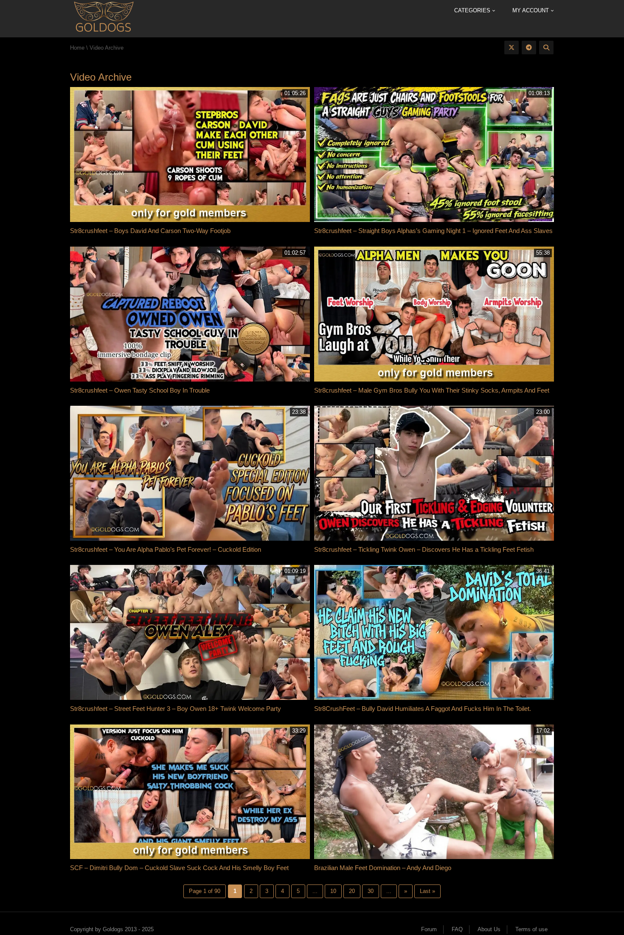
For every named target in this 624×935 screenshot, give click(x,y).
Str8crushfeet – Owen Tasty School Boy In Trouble (140, 390)
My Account (531, 10)
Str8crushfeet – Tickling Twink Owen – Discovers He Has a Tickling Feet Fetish (424, 549)
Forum (429, 929)
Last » (427, 891)
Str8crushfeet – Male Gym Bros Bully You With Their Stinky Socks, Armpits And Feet (431, 390)
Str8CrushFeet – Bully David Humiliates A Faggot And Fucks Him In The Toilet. (422, 708)
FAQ (457, 929)
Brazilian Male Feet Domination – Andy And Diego (382, 867)
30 (371, 891)
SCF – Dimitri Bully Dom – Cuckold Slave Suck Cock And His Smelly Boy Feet (179, 867)
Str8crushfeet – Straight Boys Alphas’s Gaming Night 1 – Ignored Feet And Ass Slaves (433, 230)
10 (333, 891)
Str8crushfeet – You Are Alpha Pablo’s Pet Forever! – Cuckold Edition (165, 549)
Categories (473, 10)
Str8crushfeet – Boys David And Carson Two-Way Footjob (150, 230)
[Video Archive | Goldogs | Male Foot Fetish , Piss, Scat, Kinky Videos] (103, 18)
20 (352, 891)
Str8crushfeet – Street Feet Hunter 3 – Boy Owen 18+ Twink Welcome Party (175, 708)
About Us (489, 929)
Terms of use (531, 929)
